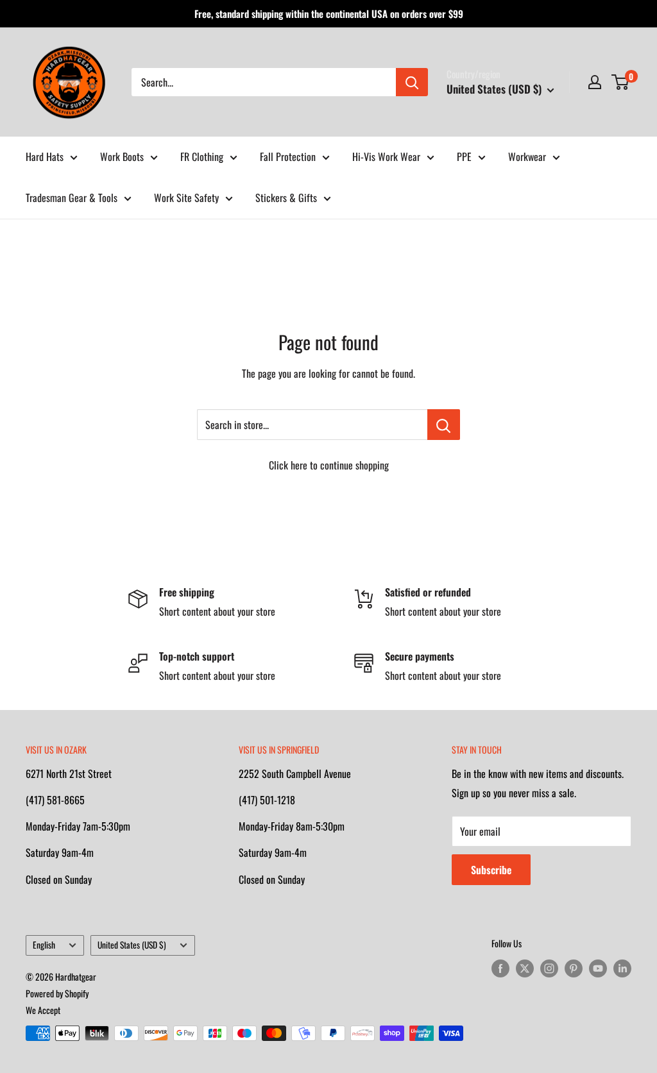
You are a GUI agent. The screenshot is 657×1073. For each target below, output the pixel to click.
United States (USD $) (132, 944)
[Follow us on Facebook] (500, 968)
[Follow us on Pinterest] (574, 968)
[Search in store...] (443, 424)
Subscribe (491, 869)
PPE (464, 156)
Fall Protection (288, 156)
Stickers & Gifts (286, 197)
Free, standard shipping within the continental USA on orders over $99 (328, 13)
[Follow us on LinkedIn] (622, 968)
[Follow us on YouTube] (598, 968)
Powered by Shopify (57, 993)
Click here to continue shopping (329, 465)
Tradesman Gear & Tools (71, 197)
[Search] (412, 82)
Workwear (527, 156)
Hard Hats (45, 156)
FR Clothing (201, 156)
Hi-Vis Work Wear (386, 156)
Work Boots (122, 156)
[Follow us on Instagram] (549, 968)
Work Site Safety (186, 197)
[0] (621, 82)
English (44, 944)
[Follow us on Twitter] (525, 968)
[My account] (594, 82)
